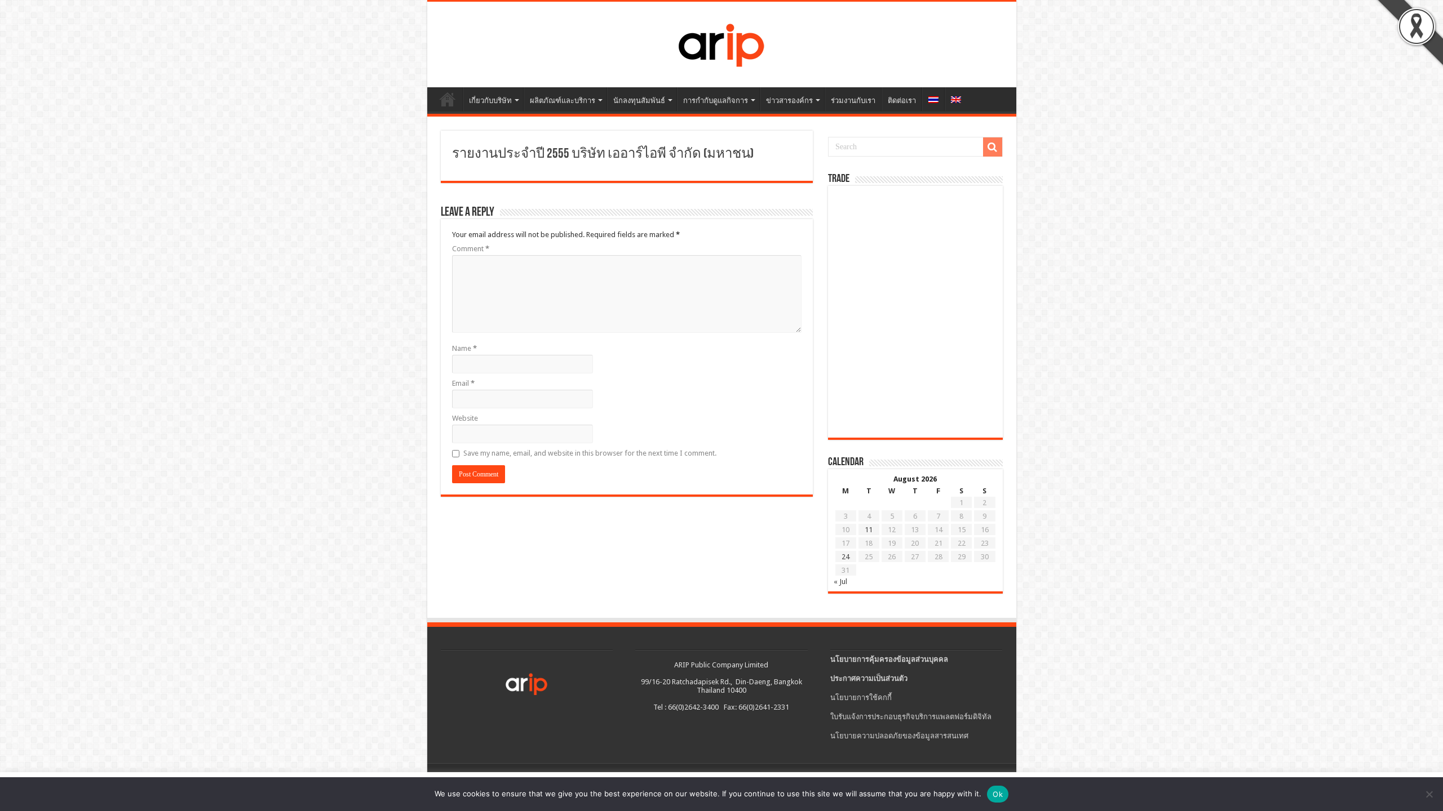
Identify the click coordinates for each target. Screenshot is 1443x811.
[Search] (992, 147)
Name (464, 348)
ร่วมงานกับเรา (853, 100)
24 (845, 556)
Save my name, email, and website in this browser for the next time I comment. (589, 453)
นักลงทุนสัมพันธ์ (639, 100)
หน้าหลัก (447, 99)
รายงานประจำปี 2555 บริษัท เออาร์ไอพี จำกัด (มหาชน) (603, 154)
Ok (998, 794)
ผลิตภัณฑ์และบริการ (562, 100)
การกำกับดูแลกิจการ (715, 100)
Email (463, 383)
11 (869, 529)
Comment (470, 248)
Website (465, 418)
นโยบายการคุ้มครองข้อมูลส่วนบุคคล (889, 659)
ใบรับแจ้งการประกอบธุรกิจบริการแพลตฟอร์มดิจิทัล (910, 716)
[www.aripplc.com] (721, 42)
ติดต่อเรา (902, 100)
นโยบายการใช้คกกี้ (861, 697)
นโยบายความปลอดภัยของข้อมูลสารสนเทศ (899, 736)
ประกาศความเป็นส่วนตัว (869, 678)
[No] (1429, 794)
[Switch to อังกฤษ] (956, 99)
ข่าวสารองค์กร (789, 100)
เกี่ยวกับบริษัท (490, 100)
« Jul (840, 581)
